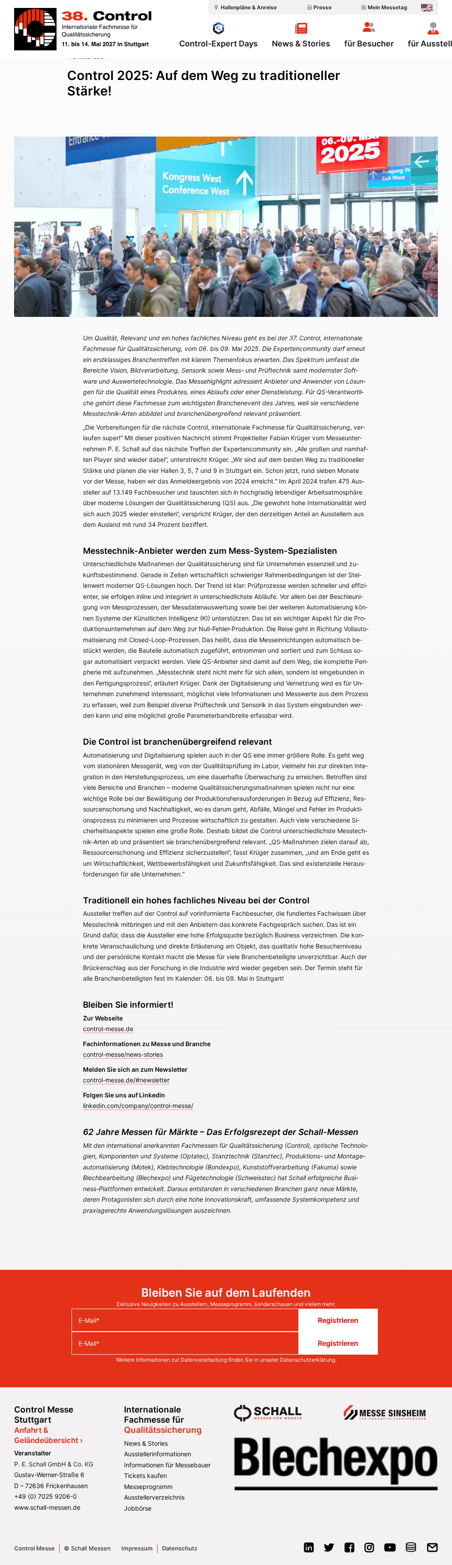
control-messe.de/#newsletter (126, 1080)
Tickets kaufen (145, 1475)
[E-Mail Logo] (432, 1550)
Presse (322, 7)
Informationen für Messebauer (167, 1465)
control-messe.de (108, 1028)
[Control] (82, 29)
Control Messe (34, 1548)
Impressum (137, 1548)
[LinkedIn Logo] (308, 1550)
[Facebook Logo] (349, 1550)
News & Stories (301, 43)
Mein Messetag (387, 7)
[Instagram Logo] (369, 1550)
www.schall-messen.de (47, 1507)
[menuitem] (244, 7)
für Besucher (369, 43)
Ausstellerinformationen (157, 1454)
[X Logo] (329, 1550)
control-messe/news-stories (123, 1054)
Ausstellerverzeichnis (154, 1497)
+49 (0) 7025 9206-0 (45, 1496)
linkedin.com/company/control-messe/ (138, 1105)
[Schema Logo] (411, 1550)
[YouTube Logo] (390, 1550)
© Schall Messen (87, 1548)
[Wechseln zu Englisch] (427, 7)
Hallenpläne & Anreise (249, 7)
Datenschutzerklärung (307, 1359)
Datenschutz (179, 1548)
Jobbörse (137, 1508)
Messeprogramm (148, 1486)
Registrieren (338, 1320)
